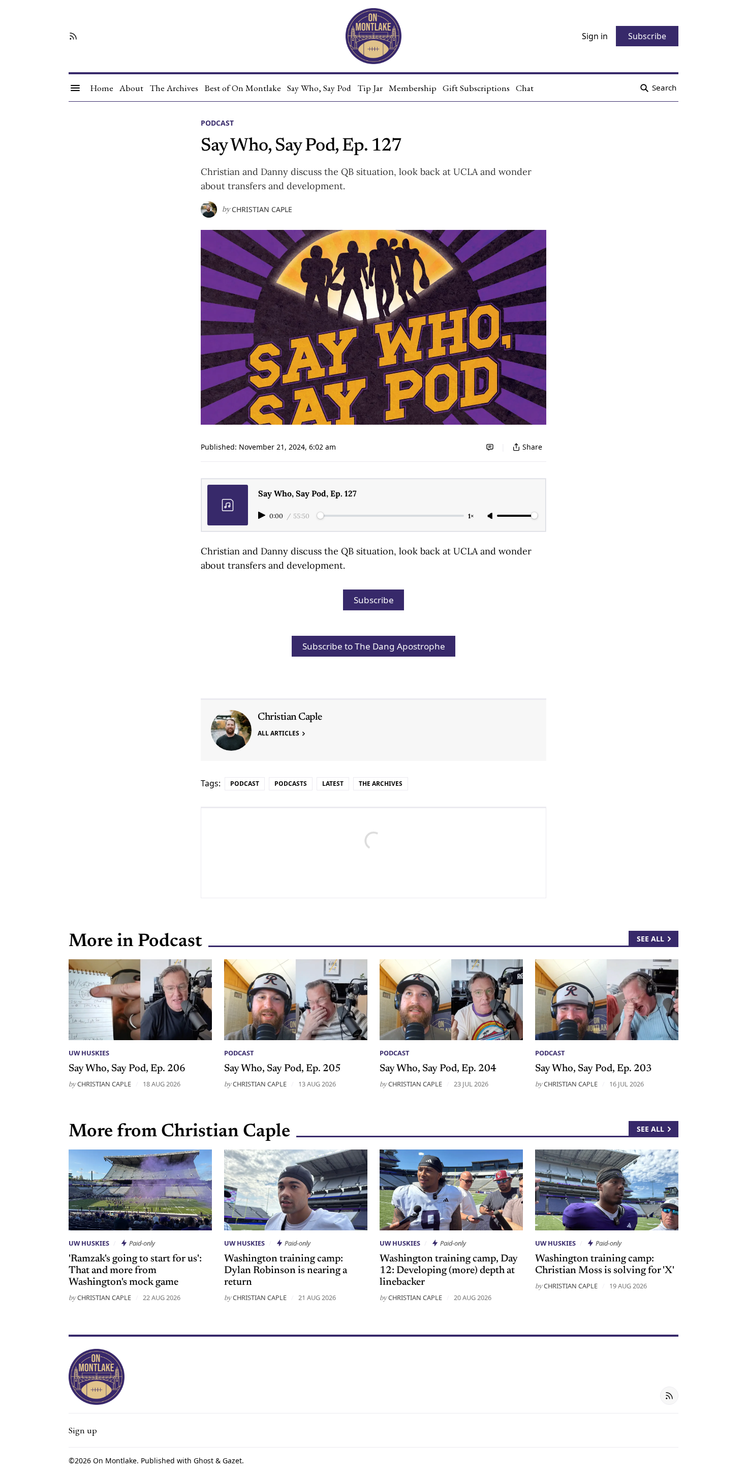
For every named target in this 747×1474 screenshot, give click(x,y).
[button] (83, 1430)
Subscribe (374, 600)
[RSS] (73, 36)
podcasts (290, 783)
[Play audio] (262, 515)
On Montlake (115, 1460)
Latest (333, 783)
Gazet (232, 1460)
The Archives (380, 783)
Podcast (217, 123)
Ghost (203, 1460)
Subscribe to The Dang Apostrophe (373, 646)
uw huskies (89, 1052)
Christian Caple (262, 209)
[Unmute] (491, 516)
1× (471, 516)
